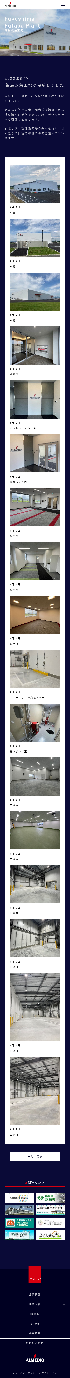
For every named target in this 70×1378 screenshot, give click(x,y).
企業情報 (35, 1294)
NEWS (35, 1323)
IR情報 (35, 1314)
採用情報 (35, 1333)
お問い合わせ (35, 1343)
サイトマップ (49, 1373)
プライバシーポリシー (25, 1373)
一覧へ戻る (35, 1156)
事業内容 (35, 1304)
